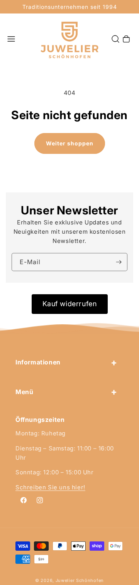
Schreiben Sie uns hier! (50, 487)
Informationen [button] (38, 362)
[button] (11, 39)
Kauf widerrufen (69, 304)
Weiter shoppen (69, 143)
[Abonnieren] (118, 262)
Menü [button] (24, 392)
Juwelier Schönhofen (80, 580)
